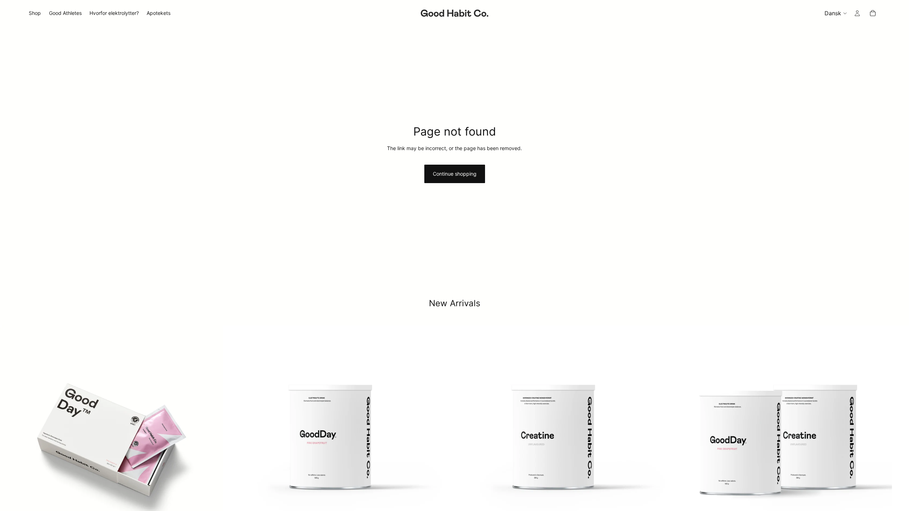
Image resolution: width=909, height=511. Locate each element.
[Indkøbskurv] (873, 13)
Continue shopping (455, 174)
